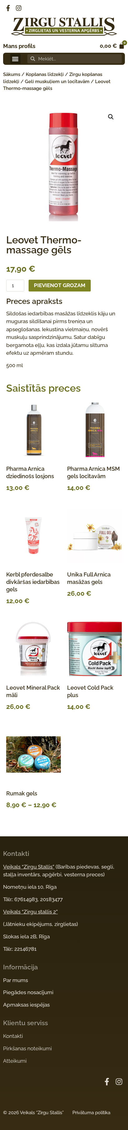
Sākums (11, 74)
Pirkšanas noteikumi (27, 1048)
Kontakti (13, 1036)
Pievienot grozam (59, 285)
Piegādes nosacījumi (28, 992)
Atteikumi (15, 1061)
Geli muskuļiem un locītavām (57, 81)
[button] (15, 59)
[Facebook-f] (8, 8)
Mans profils (19, 46)
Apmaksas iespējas (26, 1005)
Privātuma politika (91, 1112)
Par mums (15, 980)
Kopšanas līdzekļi (45, 74)
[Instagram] (19, 8)
